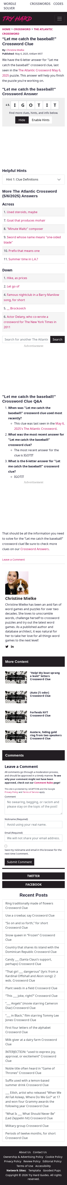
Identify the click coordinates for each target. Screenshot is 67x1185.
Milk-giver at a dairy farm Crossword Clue (31, 1042)
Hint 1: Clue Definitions (22, 179)
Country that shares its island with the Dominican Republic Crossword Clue (32, 949)
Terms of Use (25, 1166)
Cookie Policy (53, 1157)
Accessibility (43, 1166)
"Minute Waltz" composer (25, 229)
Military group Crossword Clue (27, 1126)
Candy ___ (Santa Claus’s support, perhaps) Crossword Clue (28, 961)
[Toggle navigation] (59, 18)
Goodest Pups (52, 1170)
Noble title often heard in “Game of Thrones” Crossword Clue (30, 1070)
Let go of (13, 286)
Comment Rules (43, 782)
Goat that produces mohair (26, 220)
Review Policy (31, 1161)
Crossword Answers (34, 549)
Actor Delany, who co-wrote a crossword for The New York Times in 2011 (30, 322)
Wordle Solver (10, 6)
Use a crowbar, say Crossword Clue (30, 915)
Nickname (16, 819)
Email (14, 832)
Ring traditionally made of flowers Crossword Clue (29, 905)
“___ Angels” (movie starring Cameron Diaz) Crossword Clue (31, 1005)
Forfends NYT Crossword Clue (40, 714)
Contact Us (40, 1152)
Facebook (33, 884)
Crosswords (40, 4)
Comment (10, 796)
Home (6, 29)
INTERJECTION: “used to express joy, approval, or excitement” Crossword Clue (30, 1056)
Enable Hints (41, 120)
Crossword (22, 29)
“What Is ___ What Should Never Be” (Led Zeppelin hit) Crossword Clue (30, 1116)
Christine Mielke (15, 50)
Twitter (33, 876)
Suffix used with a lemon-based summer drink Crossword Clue (27, 1082)
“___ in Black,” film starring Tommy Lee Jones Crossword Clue (32, 1017)
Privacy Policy (11, 792)
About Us (25, 1152)
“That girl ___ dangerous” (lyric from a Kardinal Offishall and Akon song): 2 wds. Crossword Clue (31, 976)
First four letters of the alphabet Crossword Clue (28, 1030)
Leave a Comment (13, 559)
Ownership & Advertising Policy (23, 1157)
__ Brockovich (16, 308)
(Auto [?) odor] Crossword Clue (40, 694)
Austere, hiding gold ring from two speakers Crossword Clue (46, 735)
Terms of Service (31, 792)
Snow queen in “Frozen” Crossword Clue (30, 937)
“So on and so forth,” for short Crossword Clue (26, 925)
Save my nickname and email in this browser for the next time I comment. (33, 851)
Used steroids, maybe (22, 212)
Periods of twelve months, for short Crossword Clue (30, 1135)
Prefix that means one (24, 251)
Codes (58, 4)
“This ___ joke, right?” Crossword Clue (31, 996)
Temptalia (34, 1170)
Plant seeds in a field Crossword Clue (31, 988)
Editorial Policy (52, 1161)
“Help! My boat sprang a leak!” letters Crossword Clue (45, 676)
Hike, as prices (17, 278)
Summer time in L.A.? (23, 259)
